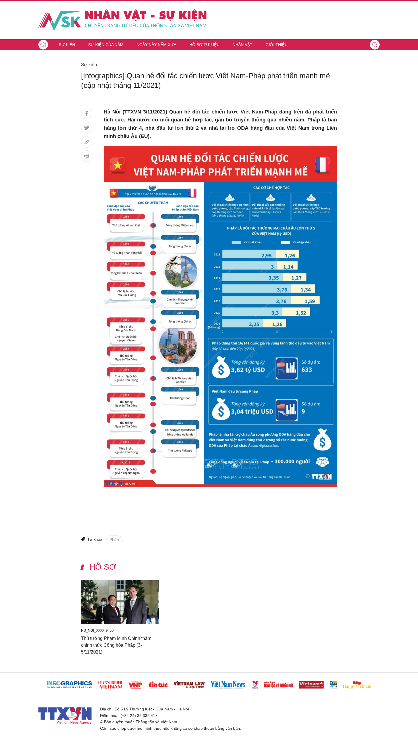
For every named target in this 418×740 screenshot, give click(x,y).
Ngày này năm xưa (156, 44)
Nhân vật (243, 44)
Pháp (114, 539)
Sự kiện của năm (105, 44)
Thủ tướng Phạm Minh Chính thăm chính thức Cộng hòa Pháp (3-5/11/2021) (116, 645)
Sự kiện (67, 44)
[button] (375, 44)
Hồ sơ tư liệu (204, 44)
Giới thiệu (276, 44)
